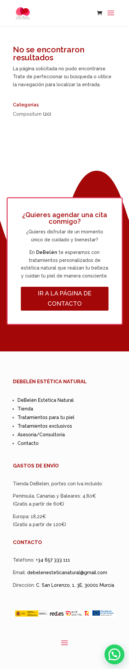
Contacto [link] (28, 443)
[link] (22, 13)
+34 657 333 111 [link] (53, 560)
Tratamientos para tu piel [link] (46, 417)
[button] (111, 17)
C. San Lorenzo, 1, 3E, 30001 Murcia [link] (75, 585)
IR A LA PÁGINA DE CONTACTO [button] (64, 298)
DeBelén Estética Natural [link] (46, 400)
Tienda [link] (25, 408)
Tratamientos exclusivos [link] (45, 426)
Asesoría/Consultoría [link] (41, 434)
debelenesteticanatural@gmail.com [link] (67, 572)
